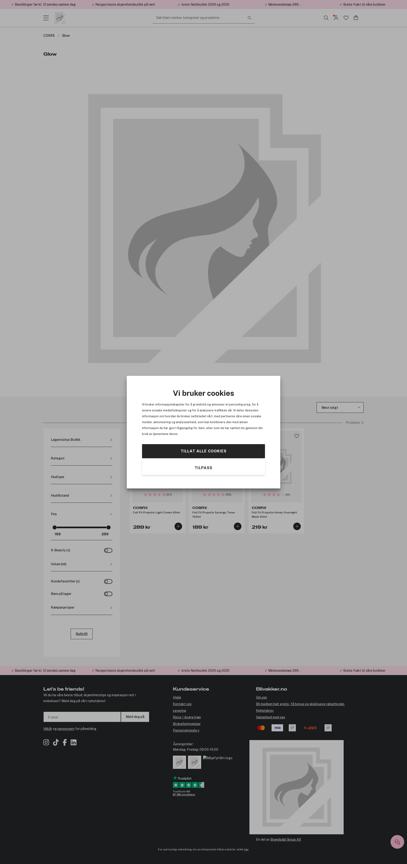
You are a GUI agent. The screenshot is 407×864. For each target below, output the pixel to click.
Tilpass (203, 467)
